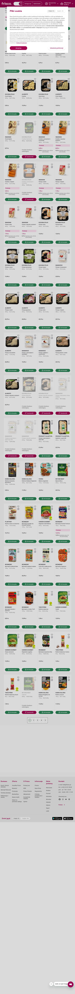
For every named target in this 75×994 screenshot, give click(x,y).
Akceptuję (18, 48)
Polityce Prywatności (21, 43)
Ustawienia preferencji (56, 48)
